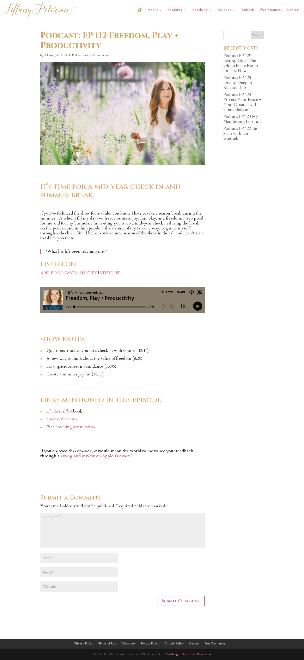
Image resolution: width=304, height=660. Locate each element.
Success (87, 55)
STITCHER (110, 273)
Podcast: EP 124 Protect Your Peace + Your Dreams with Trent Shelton (242, 102)
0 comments (102, 55)
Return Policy (150, 644)
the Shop (225, 10)
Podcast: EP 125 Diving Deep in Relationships (237, 82)
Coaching (200, 10)
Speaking (175, 10)
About (152, 10)
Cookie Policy (174, 644)
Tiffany (48, 55)
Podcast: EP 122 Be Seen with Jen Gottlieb (240, 133)
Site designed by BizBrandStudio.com (189, 654)
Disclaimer (128, 644)
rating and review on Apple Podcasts (96, 456)
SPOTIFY (88, 273)
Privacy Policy (83, 644)
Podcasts (248, 10)
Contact (293, 10)
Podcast (76, 55)
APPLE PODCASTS (58, 273)
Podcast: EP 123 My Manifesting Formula (242, 119)
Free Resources (270, 10)
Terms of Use (107, 644)
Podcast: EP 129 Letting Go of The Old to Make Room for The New (240, 63)
